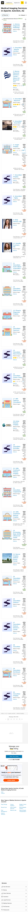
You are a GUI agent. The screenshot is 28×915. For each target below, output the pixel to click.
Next (22, 719)
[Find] (22, 2)
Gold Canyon (3, 792)
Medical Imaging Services (19, 29)
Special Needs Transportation (22, 811)
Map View (6, 15)
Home (2, 713)
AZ (6, 713)
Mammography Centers (22, 808)
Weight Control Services (22, 805)
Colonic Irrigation (12, 805)
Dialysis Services (3, 814)
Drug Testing (4, 804)
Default (23, 15)
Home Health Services (13, 808)
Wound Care (4, 807)
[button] (26, 2)
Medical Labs (13, 810)
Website (15, 31)
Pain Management (4, 811)
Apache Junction (11, 713)
